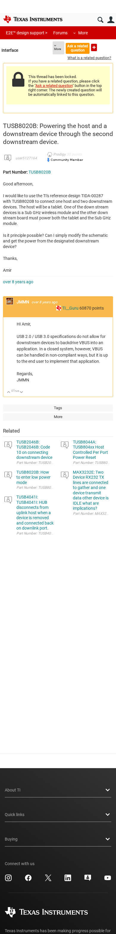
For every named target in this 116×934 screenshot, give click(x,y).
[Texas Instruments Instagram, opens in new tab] (8, 880)
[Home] (32, 19)
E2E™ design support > (26, 32)
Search (100, 20)
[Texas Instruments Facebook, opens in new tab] (28, 880)
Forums (60, 32)
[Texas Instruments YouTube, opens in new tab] (107, 880)
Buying (11, 839)
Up (8, 392)
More (83, 32)
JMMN (23, 302)
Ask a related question (77, 48)
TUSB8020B (40, 172)
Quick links (14, 814)
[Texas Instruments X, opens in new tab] (48, 880)
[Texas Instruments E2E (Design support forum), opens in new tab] (87, 880)
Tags (58, 408)
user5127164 (26, 158)
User (111, 20)
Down (21, 392)
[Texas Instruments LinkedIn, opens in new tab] (67, 880)
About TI (13, 790)
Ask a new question (94, 47)
